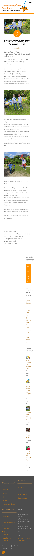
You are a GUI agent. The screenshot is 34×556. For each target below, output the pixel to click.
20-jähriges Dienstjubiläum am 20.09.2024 (28, 390)
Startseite (5, 489)
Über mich (20, 487)
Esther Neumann (28, 303)
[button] (3, 552)
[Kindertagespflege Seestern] (15, 11)
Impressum (5, 500)
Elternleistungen (22, 498)
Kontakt (4, 493)
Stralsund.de (7, 516)
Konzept (19, 491)
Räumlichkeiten (22, 494)
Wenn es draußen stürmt (28, 435)
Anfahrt (4, 497)
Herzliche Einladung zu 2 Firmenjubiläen (28, 364)
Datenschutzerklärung (8, 504)
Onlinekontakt (28, 321)
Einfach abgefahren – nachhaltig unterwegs (28, 457)
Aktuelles (17, 48)
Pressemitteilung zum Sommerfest (17, 42)
